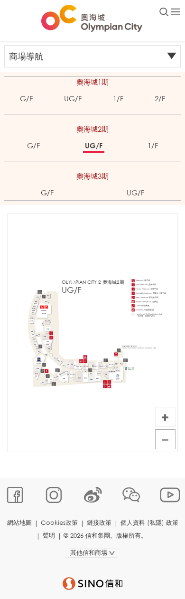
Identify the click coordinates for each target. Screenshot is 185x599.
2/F (160, 98)
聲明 (49, 535)
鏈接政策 (99, 523)
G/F (26, 98)
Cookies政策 (59, 523)
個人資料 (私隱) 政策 (149, 523)
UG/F (73, 98)
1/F (118, 98)
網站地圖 (19, 523)
